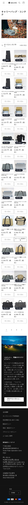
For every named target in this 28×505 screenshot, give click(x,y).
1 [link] (6, 330)
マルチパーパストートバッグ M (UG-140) (7, 175)
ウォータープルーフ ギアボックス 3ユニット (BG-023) (7, 147)
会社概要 (5, 412)
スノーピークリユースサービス (16, 502)
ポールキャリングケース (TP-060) (20, 64)
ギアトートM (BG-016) (6, 312)
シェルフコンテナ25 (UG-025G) (19, 92)
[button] (4, 3)
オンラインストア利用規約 (11, 416)
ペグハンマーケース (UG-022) (7, 63)
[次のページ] (22, 330)
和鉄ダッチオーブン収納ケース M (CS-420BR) (20, 230)
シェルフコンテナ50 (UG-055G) (19, 175)
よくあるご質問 (7, 436)
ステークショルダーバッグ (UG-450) (19, 147)
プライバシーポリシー (9, 432)
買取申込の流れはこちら (14, 399)
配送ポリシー (7, 424)
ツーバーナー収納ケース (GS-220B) (7, 230)
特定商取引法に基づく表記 (11, 420)
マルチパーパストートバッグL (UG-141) (20, 202)
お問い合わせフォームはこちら (14, 462)
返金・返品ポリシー (9, 428)
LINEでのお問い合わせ (11, 459)
